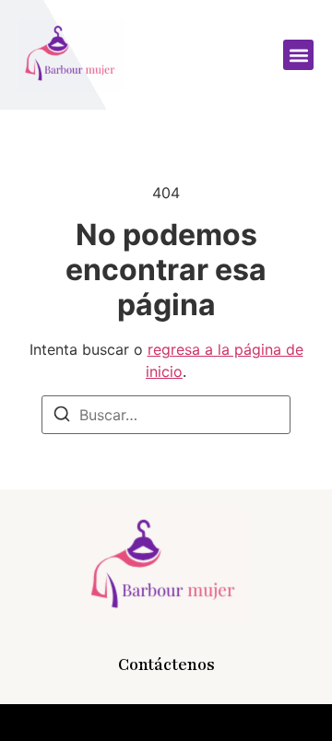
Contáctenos (166, 664)
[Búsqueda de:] (166, 414)
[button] (298, 55)
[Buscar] (62, 416)
